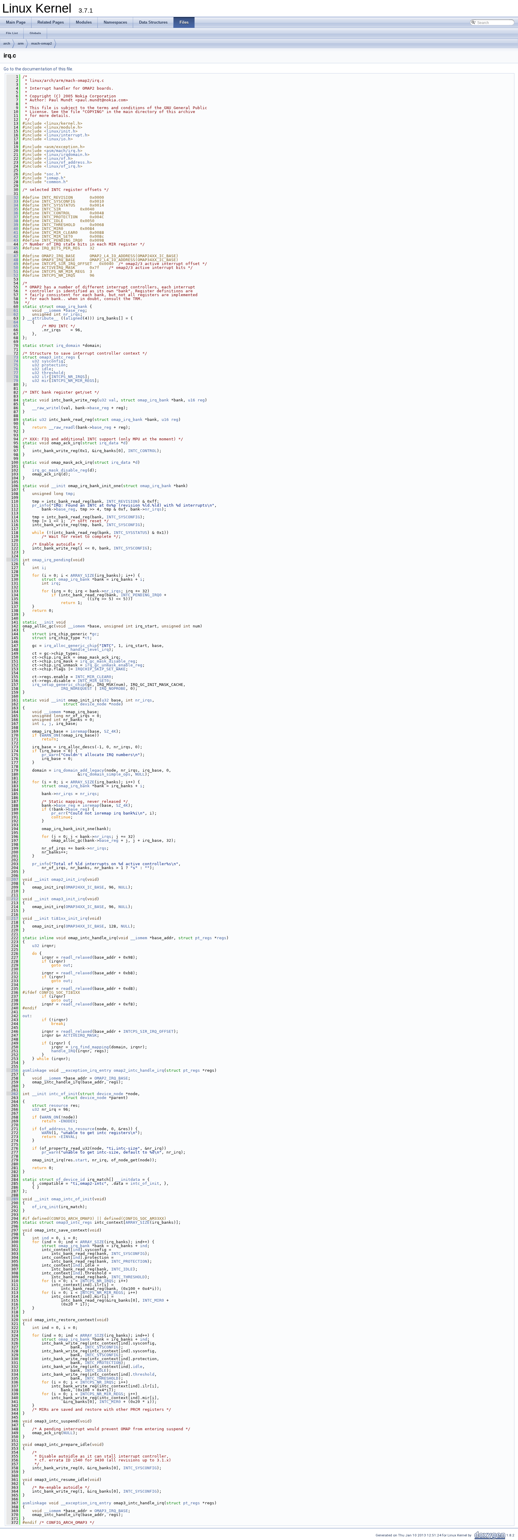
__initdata (128, 1179)
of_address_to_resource (68, 1129)
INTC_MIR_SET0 (93, 680)
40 (12, 228)
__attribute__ (42, 318)
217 (12, 918)
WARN (46, 1132)
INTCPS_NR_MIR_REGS (72, 380)
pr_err (58, 813)
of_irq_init (45, 1207)
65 (12, 326)
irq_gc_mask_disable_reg (59, 470)
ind (45, 1238)
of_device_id (70, 1179)
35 (12, 209)
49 (12, 263)
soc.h (52, 174)
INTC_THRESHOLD (128, 1277)
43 (12, 240)
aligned (74, 318)
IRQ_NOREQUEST (76, 688)
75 (12, 365)
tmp (69, 493)
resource (58, 1105)
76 (12, 369)
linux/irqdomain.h (66, 154)
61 (12, 310)
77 (12, 373)
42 (12, 236)
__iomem (52, 310)
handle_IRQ (63, 1051)
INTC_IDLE (122, 1269)
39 (12, 224)
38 (12, 221)
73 (12, 357)
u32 (35, 361)
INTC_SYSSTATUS (130, 532)
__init (58, 486)
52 (12, 275)
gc (94, 634)
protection (54, 365)
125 (12, 560)
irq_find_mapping (89, 1047)
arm (21, 43)
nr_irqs (71, 314)
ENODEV (68, 1121)
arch (6, 43)
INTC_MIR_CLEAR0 (93, 677)
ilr (45, 376)
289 (12, 1199)
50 (12, 267)
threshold (52, 373)
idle (46, 369)
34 (12, 205)
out (66, 965)
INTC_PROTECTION (129, 1261)
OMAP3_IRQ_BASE (111, 1511)
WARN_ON (50, 735)
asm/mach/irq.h (63, 150)
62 (12, 314)
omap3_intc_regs (57, 357)
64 (12, 322)
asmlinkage (34, 1070)
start (81, 1160)
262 (12, 1094)
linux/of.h (58, 158)
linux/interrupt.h (66, 135)
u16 (191, 400)
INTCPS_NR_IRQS (68, 376)
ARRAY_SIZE (82, 575)
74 (12, 361)
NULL (140, 774)
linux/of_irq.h (63, 166)
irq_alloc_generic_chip (70, 645)
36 (12, 213)
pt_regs (203, 938)
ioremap (78, 731)
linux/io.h (58, 139)
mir (45, 380)
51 (12, 271)
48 (12, 260)
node (116, 704)
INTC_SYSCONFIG (123, 517)
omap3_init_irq (68, 899)
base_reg (75, 310)
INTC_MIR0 (153, 1300)
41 (12, 232)
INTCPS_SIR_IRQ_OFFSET (148, 1031)
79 (12, 380)
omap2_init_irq (68, 879)
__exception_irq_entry (86, 1070)
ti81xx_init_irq (69, 918)
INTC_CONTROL (142, 450)
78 (12, 376)
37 (12, 217)
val (112, 400)
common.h (56, 182)
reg (201, 400)
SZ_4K (110, 731)
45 (12, 248)
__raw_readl (62, 427)
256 (12, 1070)
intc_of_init (63, 1094)
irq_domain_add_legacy (79, 770)
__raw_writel (46, 408)
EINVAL (68, 1136)
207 (12, 879)
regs (221, 938)
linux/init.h (60, 131)
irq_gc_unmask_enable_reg (113, 665)
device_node (93, 704)
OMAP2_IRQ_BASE (111, 1078)
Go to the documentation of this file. (38, 69)
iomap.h (54, 178)
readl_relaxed (76, 957)
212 (12, 899)
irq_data (108, 443)
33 (12, 201)
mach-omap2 (41, 43)
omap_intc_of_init (71, 1199)
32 (12, 197)
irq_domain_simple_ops (105, 774)
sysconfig (52, 361)
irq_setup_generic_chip (58, 684)
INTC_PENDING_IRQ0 (141, 595)
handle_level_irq (89, 649)
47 (12, 256)
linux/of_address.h (68, 162)
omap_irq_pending (51, 560)
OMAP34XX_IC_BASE (85, 906)
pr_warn (50, 754)
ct (87, 638)
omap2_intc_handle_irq (139, 1070)
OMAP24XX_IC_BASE (85, 887)
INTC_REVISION (122, 501)
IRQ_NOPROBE (112, 688)
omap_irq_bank (71, 306)
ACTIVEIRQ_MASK (80, 1035)
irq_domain (68, 345)
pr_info (40, 505)
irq (54, 583)
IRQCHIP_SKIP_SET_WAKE (100, 669)
